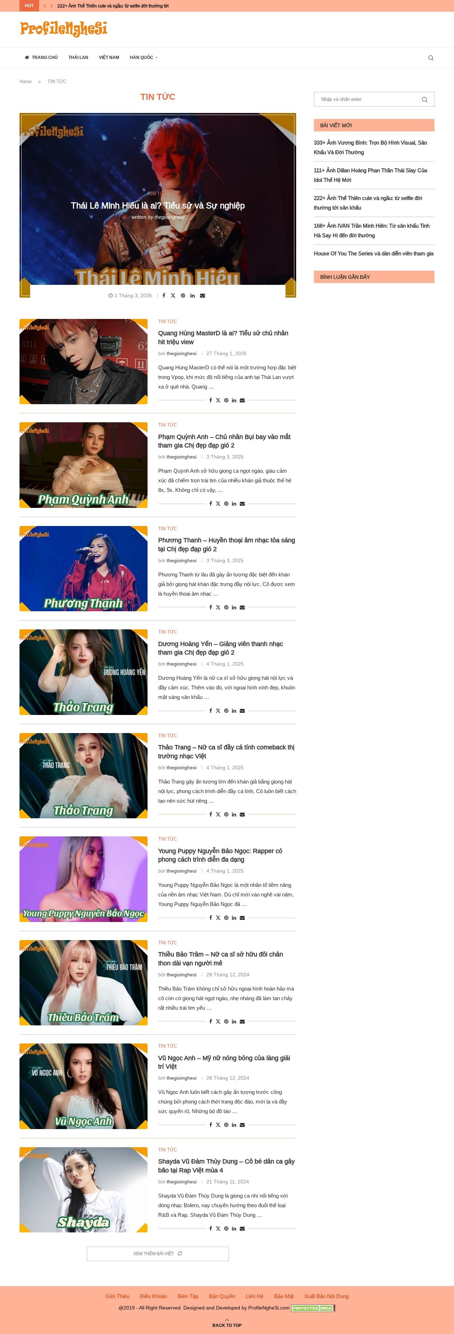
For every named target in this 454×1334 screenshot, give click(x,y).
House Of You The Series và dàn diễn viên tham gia (373, 253)
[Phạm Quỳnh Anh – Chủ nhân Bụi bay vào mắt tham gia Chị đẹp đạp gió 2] (84, 465)
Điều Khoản (153, 1296)
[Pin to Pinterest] (184, 295)
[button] (45, 5)
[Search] (430, 58)
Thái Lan (78, 57)
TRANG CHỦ (44, 57)
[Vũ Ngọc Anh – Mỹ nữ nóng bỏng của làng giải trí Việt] (84, 1086)
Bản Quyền (222, 1296)
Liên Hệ (255, 1296)
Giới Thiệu (117, 1296)
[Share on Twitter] (174, 295)
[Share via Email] (203, 295)
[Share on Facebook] (164, 295)
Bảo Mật (284, 1296)
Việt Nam (109, 57)
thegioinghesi (169, 216)
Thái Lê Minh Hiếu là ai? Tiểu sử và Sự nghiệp (158, 206)
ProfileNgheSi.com (269, 1308)
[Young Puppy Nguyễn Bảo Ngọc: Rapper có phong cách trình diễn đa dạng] (84, 879)
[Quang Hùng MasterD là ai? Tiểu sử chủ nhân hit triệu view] (84, 361)
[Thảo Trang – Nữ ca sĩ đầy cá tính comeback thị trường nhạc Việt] (84, 775)
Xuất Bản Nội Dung (326, 1296)
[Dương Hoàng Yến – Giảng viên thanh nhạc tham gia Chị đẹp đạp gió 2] (84, 672)
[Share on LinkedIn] (193, 295)
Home (26, 81)
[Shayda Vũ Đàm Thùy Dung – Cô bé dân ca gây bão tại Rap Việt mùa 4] (84, 1189)
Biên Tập (188, 1296)
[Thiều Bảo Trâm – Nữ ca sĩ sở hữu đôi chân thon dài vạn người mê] (84, 982)
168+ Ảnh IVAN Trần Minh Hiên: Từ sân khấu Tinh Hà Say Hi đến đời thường (131, 6)
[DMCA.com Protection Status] (313, 1308)
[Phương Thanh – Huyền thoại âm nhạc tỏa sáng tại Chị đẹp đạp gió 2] (84, 568)
